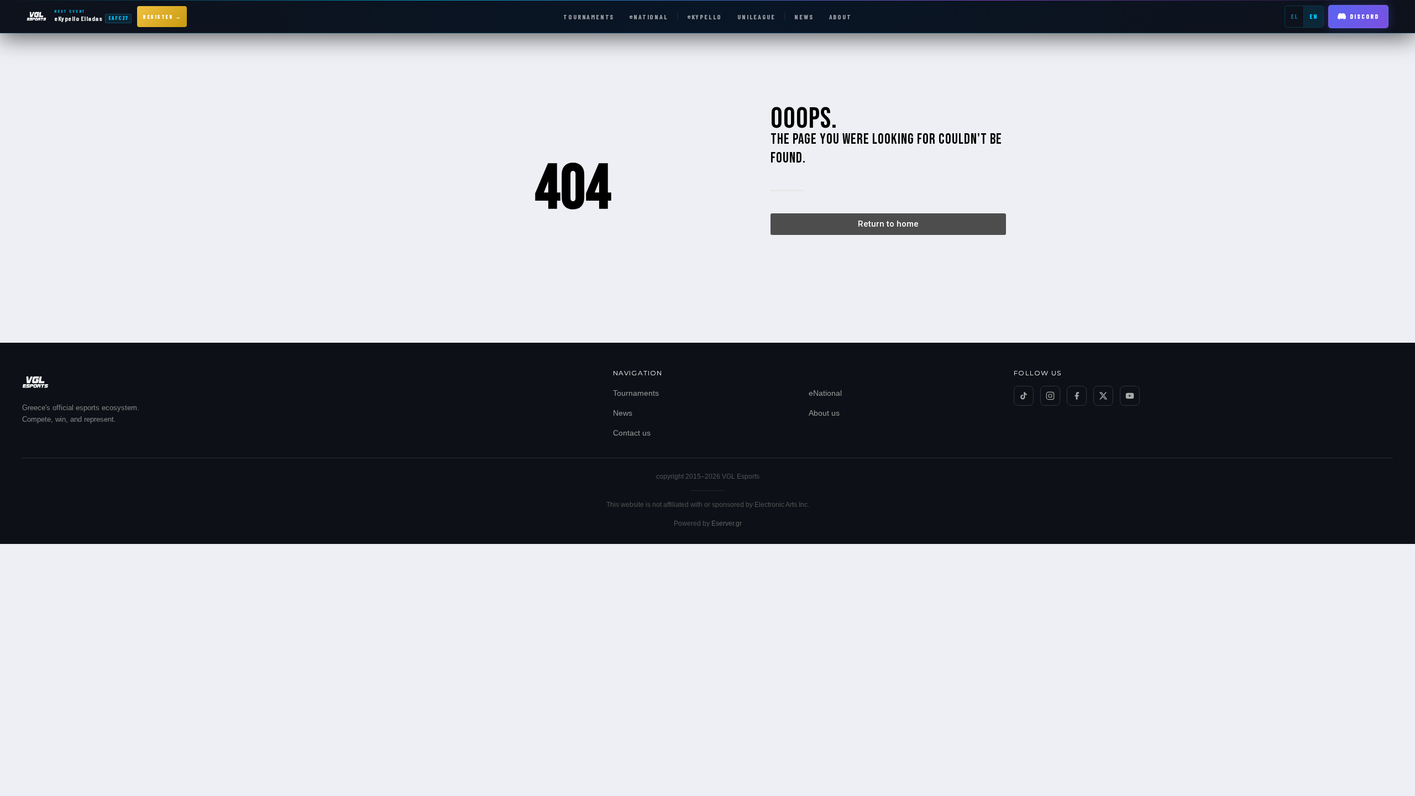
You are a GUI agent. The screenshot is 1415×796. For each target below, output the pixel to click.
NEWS (803, 16)
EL (1294, 16)
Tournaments (636, 393)
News (622, 413)
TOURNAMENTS (588, 16)
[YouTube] (1130, 396)
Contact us (632, 432)
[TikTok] (1024, 396)
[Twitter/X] (1103, 396)
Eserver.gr (726, 523)
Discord (1364, 16)
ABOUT (840, 16)
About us (824, 413)
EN (1313, 16)
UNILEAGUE (756, 16)
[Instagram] (1050, 396)
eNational (825, 393)
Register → (162, 16)
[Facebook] (1077, 396)
